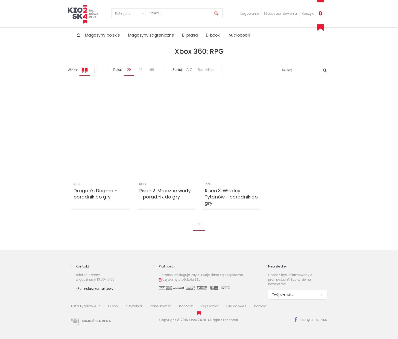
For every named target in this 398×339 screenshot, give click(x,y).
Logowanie (249, 13)
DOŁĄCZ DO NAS (313, 320)
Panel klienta (160, 306)
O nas (113, 306)
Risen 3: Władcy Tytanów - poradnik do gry (231, 196)
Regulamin (210, 306)
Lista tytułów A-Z (85, 306)
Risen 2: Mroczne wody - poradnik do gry (165, 193)
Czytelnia (134, 306)
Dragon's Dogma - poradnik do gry (95, 193)
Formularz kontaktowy (95, 288)
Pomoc (260, 306)
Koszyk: (308, 13)
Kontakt (82, 266)
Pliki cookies (236, 306)
